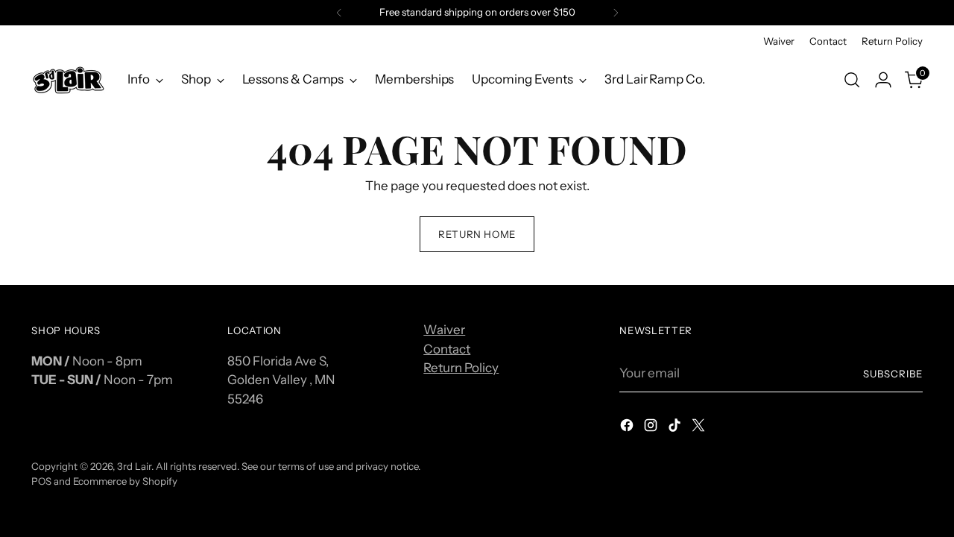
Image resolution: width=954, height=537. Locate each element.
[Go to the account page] (883, 80)
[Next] (615, 12)
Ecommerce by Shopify (125, 481)
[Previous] (339, 12)
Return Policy (461, 367)
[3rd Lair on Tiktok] (676, 428)
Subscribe (893, 374)
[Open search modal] (852, 80)
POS (41, 481)
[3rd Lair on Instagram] (652, 428)
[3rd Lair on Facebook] (628, 428)
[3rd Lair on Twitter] (700, 428)
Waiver (444, 329)
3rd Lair (134, 466)
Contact (446, 349)
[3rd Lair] (68, 79)
